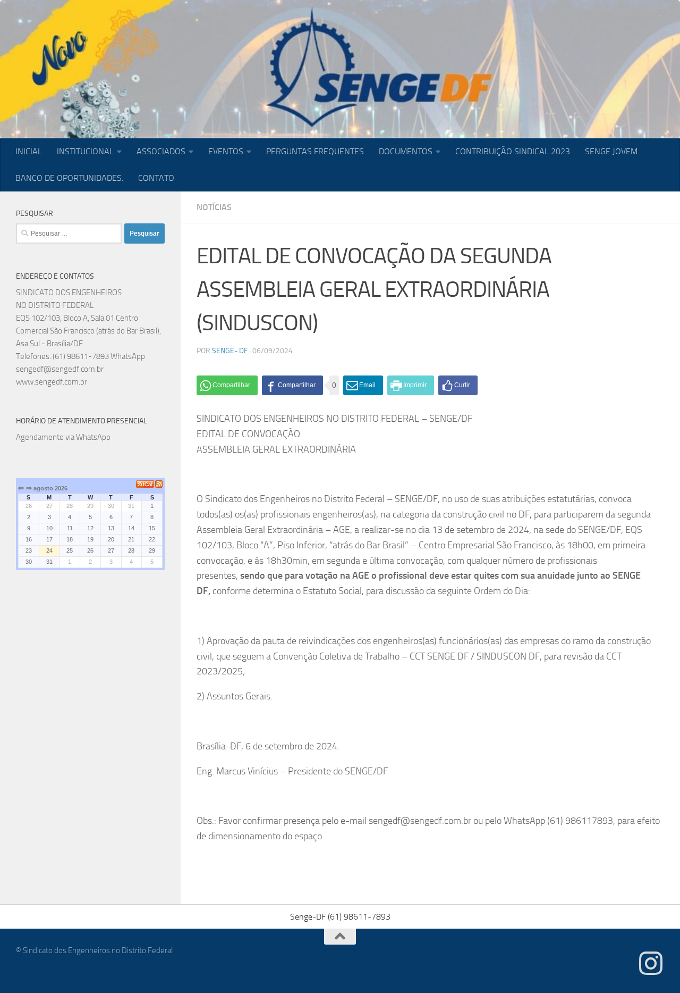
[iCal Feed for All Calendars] (145, 484)
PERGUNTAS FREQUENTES (315, 151)
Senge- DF (230, 350)
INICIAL (28, 151)
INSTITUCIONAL (85, 151)
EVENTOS (225, 151)
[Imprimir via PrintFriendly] (410, 385)
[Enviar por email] (363, 385)
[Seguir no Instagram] (651, 963)
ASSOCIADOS (161, 151)
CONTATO (156, 178)
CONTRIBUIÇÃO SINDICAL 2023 (512, 151)
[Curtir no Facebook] (458, 385)
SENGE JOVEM (611, 151)
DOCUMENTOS (405, 151)
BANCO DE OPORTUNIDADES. (69, 178)
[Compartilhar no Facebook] (292, 385)
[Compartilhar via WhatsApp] (227, 385)
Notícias (214, 207)
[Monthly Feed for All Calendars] (159, 484)
